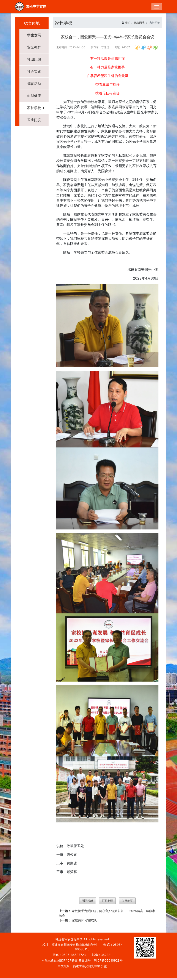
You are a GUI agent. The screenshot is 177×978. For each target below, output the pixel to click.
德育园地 (139, 22)
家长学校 (34, 108)
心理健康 (34, 95)
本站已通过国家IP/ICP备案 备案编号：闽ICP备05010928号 (82, 960)
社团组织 (34, 59)
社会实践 (34, 71)
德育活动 (34, 83)
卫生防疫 (34, 120)
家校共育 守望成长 (78, 920)
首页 (127, 22)
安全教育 (34, 47)
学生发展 (34, 35)
